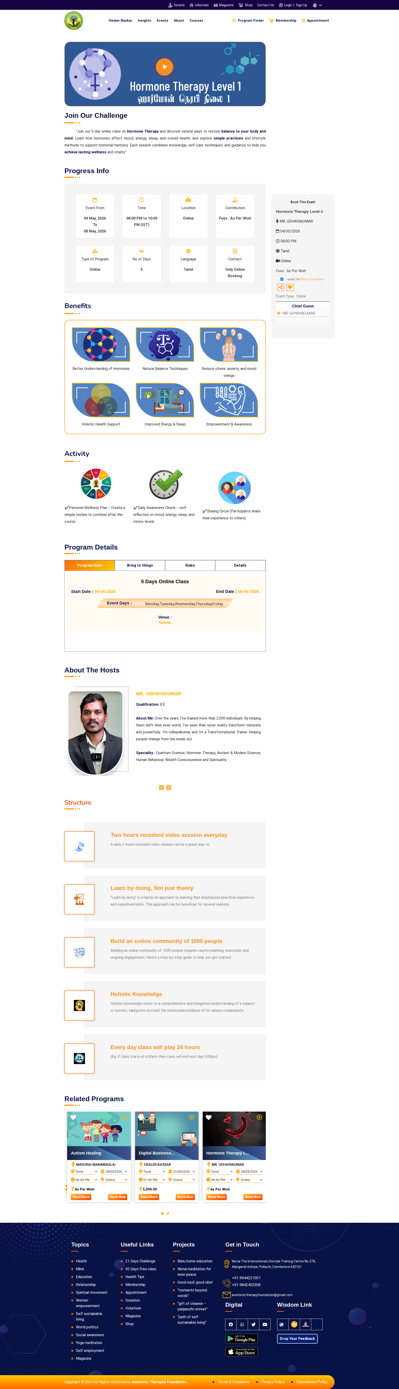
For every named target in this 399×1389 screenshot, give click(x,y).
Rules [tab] (190, 565)
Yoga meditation (89, 1343)
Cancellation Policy (312, 1382)
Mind (80, 1269)
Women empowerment (88, 1303)
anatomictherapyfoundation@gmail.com (262, 1295)
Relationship (86, 1284)
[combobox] (84, 1170)
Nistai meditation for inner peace (194, 1272)
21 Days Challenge (140, 1261)
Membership (135, 1284)
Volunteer (133, 1308)
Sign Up (301, 5)
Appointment (136, 1292)
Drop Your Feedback (297, 1338)
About (179, 20)
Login (288, 5)
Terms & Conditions (312, 279)
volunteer (202, 5)
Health (81, 1261)
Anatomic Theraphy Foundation (159, 1382)
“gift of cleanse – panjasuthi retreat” (193, 1306)
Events (162, 20)
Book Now (117, 1197)
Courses (196, 20)
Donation (132, 1300)
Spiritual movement (92, 1292)
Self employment (90, 1350)
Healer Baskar (120, 20)
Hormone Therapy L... (227, 1153)
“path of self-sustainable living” (192, 1320)
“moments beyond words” (192, 1293)
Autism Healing (86, 1153)
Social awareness (90, 1335)
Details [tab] (240, 565)
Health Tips (134, 1277)
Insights (144, 20)
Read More (81, 1197)
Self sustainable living (89, 1316)
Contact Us (265, 5)
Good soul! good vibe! (195, 1282)
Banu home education (195, 1261)
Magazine (226, 5)
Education (84, 1277)
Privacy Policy (272, 1382)
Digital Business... (157, 1153)
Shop (248, 5)
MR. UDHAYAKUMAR (299, 313)
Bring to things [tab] (140, 565)
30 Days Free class (140, 1269)
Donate (179, 5)
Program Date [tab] (89, 565)
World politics (87, 1327)
